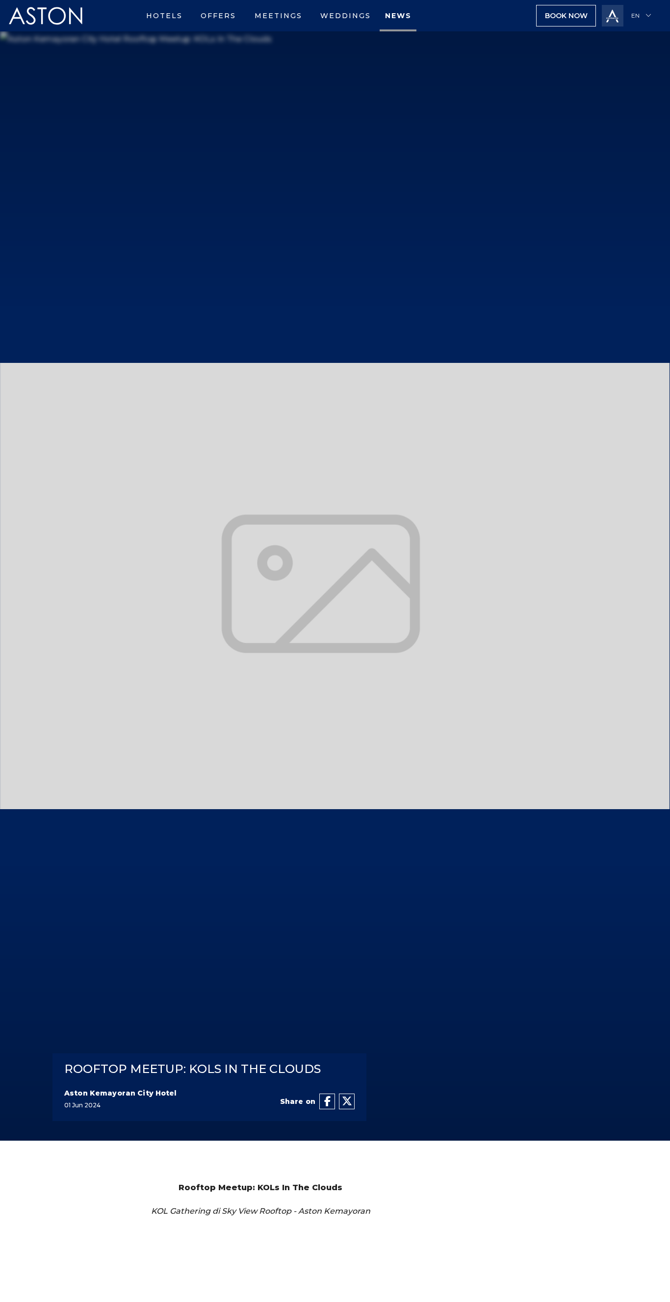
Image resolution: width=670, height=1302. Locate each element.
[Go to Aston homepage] (46, 28)
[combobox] (642, 16)
